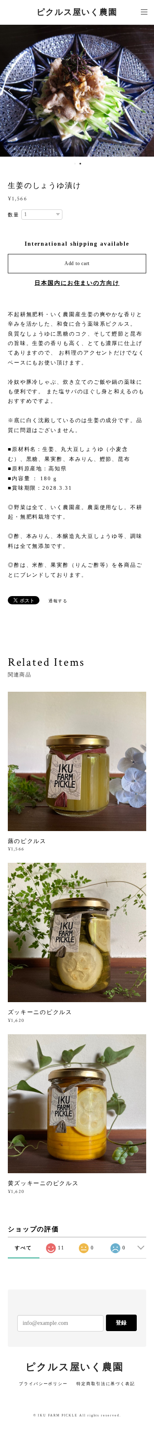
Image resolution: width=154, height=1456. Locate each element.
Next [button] (142, 91)
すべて (23, 1248)
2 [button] (80, 163)
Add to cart (77, 263)
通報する (58, 601)
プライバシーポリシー (43, 1383)
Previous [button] (12, 91)
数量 (13, 215)
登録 (121, 1323)
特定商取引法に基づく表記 (105, 1383)
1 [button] (75, 163)
